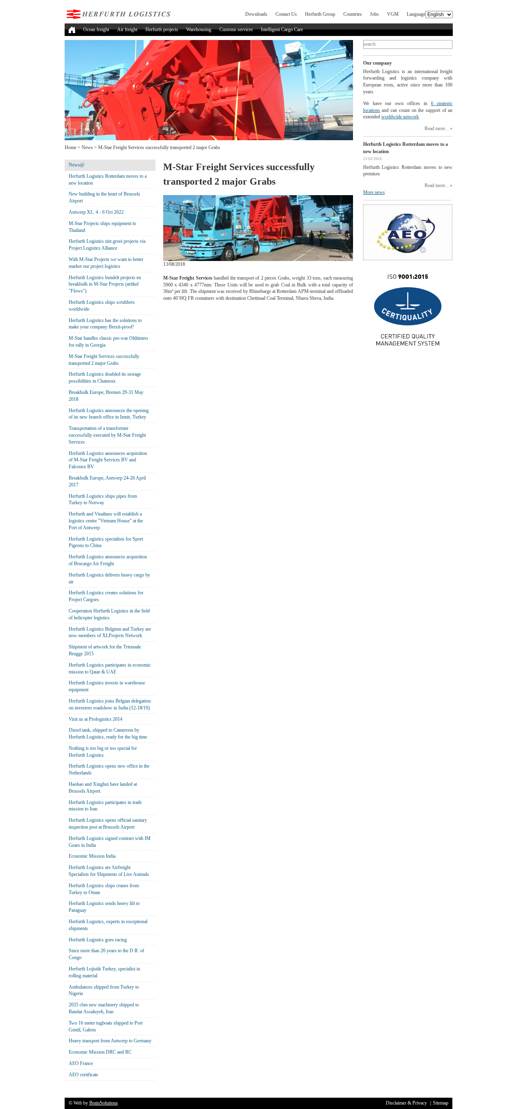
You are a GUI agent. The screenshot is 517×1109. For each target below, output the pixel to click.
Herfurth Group (320, 14)
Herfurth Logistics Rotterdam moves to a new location (108, 179)
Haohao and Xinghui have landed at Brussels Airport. (103, 787)
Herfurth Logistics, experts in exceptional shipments (108, 925)
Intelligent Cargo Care (282, 29)
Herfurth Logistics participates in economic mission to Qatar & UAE (110, 668)
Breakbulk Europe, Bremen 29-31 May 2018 (106, 395)
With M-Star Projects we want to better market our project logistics (106, 263)
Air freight (127, 29)
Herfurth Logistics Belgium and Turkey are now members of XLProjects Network (110, 632)
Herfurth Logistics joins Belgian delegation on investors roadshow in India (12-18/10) (110, 704)
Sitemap (440, 1103)
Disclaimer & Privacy (406, 1103)
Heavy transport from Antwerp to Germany (110, 1041)
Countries (352, 14)
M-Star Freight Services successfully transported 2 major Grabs (104, 360)
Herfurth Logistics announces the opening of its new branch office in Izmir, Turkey (109, 414)
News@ (76, 165)
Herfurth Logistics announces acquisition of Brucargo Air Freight (108, 560)
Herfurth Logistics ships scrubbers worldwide (102, 305)
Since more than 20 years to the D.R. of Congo (106, 954)
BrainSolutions (103, 1103)
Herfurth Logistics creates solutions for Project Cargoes (106, 596)
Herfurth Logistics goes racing (98, 940)
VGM (393, 14)
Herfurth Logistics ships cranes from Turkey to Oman (104, 889)
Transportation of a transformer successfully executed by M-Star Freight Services (107, 435)
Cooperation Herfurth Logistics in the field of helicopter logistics (109, 614)
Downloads (256, 14)
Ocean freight (96, 29)
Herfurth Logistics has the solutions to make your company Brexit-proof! (105, 324)
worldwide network (400, 117)
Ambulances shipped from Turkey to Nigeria (104, 990)
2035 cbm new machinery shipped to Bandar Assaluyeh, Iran (104, 1008)
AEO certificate (83, 1074)
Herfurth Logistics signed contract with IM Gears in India (110, 841)
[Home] (72, 29)
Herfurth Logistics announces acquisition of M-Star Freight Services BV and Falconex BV (108, 460)
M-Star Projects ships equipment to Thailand (102, 227)
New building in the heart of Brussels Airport (104, 197)
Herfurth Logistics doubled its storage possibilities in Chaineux (105, 377)
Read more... (437, 128)
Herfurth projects (161, 29)
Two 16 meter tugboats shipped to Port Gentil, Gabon (106, 1026)
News (87, 147)
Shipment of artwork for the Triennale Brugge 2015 (105, 650)
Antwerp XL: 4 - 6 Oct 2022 (96, 212)
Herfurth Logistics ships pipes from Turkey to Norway (103, 499)
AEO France (81, 1063)
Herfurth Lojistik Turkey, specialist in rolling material (104, 972)
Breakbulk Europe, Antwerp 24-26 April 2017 (107, 481)
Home (70, 147)
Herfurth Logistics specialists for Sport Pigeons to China (106, 542)
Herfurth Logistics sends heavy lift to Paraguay (104, 907)
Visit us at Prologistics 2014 (95, 719)
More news (374, 192)
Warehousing (198, 29)
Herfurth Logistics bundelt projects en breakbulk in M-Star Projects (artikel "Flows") (105, 284)
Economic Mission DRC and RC (100, 1052)
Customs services (236, 29)
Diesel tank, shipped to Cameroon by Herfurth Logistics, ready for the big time (108, 733)
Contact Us (286, 14)
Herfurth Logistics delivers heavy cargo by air (109, 578)
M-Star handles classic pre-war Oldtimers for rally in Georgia (108, 341)
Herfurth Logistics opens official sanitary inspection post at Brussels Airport (108, 823)
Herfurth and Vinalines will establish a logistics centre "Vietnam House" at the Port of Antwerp (106, 520)
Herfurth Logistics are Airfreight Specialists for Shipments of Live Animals (109, 871)
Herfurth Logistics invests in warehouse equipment (107, 686)
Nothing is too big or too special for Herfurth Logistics (103, 751)
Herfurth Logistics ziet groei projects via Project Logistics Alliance (107, 244)
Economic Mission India (92, 856)
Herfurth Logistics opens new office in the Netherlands (109, 769)
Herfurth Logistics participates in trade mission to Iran (105, 806)
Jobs (374, 14)
